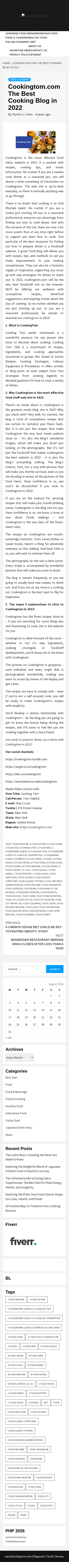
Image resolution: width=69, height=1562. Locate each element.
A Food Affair (38, 844)
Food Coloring (32, 903)
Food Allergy (25, 877)
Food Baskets (49, 892)
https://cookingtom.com (36, 827)
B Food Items (38, 862)
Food (8, 1085)
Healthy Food (37, 37)
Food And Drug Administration (25, 1440)
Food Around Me (51, 884)
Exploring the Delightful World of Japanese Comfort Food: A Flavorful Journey (32, 1169)
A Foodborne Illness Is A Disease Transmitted (34, 1318)
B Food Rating (50, 866)
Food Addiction (17, 1411)
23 (59, 1017)
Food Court (49, 903)
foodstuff (46, 1505)
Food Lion (31, 907)
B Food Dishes (49, 1346)
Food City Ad (25, 899)
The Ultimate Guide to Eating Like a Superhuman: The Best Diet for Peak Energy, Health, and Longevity (33, 1182)
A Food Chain (54, 844)
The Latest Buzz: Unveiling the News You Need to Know (31, 1157)
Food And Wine (32, 884)
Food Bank (30, 888)
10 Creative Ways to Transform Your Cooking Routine (32, 1208)
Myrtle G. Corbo (22, 114)
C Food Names (16, 1393)
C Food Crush (38, 870)
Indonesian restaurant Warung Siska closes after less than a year (37, 942)
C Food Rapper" (22, 873)
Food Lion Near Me (48, 907)
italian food (14, 41)
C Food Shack (40, 873)
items (23, 1515)
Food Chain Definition (48, 896)
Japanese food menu (19, 33)
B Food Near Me (31, 866)
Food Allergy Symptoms (22, 1421)
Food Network (37, 910)
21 (42, 1017)
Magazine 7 (40, 1556)
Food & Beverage (16, 1092)
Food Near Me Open (16, 910)
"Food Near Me (20, 844)
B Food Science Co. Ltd (20, 1383)
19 (26, 1017)
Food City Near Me (43, 899)
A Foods (47, 858)
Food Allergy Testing (31, 881)
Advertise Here (20, 50)
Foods (31, 1505)
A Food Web (44, 847)
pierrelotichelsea (15, 1537)
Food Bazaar (13, 896)
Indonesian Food (46, 33)
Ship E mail (23, 803)
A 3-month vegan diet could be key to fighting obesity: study (33, 927)
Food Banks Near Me (27, 892)
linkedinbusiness (15, 1541)
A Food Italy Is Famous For (20, 847)
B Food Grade (22, 862)
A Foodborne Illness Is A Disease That (29, 1308)
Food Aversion (14, 888)
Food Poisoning (25, 914)
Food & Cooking (16, 37)
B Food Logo (54, 862)
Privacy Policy (20, 54)
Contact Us (39, 50)
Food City (10, 899)
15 (51, 1010)
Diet (46, 1402)
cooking (34, 1402)
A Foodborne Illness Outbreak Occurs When (34, 1327)
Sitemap (35, 54)
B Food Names (13, 866)
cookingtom (31, 318)
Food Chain (28, 896)
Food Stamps (43, 914)
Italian (11, 1515)
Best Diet (29, 41)
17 (9, 1017)
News (9, 1135)
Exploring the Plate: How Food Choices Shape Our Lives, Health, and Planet (34, 1196)
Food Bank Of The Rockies (23, 1468)
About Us (34, 46)
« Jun (8, 1037)
